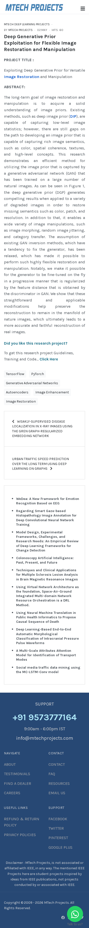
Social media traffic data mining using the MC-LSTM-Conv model (48, 669)
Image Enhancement (52, 392)
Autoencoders (17, 392)
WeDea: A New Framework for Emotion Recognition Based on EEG (47, 501)
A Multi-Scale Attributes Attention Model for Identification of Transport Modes (46, 655)
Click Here (49, 359)
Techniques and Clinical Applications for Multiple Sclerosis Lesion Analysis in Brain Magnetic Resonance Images (47, 574)
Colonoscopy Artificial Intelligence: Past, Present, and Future (45, 560)
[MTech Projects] (34, 6)
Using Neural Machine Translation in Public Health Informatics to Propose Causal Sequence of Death (46, 617)
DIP (73, 116)
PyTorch (37, 374)
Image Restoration (21, 76)
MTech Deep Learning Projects (27, 24)
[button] (83, 9)
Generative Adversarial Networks (32, 383)
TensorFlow (15, 374)
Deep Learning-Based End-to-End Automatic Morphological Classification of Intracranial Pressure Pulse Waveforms (47, 636)
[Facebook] (63, 917)
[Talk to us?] (75, 914)
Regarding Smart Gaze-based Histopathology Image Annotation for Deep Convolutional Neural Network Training (46, 518)
